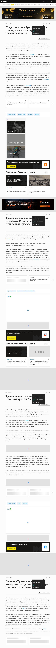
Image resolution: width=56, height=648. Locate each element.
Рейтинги (17, 4)
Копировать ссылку (45, 38)
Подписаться (11, 166)
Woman (43, 4)
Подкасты (30, 4)
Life (39, 4)
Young (51, 4)
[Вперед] (52, 103)
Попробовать (36, 33)
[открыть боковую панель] (48, 2)
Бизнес (31, 187)
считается (36, 259)
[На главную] (4, 1)
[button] (54, 2)
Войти (43, 1)
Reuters (24, 600)
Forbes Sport (9, 187)
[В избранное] (26, 101)
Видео (35, 4)
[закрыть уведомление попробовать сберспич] (44, 28)
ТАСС (44, 621)
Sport (47, 4)
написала (28, 85)
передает (46, 79)
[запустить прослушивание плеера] (44, 24)
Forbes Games (8, 4)
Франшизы (24, 4)
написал (32, 54)
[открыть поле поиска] (51, 2)
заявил (27, 412)
